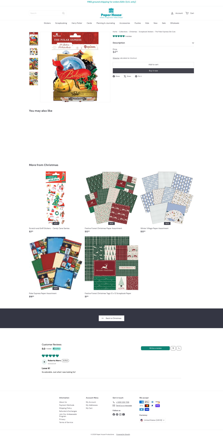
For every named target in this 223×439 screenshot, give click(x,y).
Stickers (47, 23)
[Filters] (173, 348)
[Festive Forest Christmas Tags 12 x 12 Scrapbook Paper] (111, 268)
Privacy (62, 419)
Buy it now (153, 70)
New (155, 23)
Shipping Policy (65, 408)
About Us (63, 402)
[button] (119, 36)
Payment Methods (66, 405)
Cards (89, 23)
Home (115, 32)
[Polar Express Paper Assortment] (55, 268)
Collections (123, 32)
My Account (91, 402)
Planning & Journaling (106, 23)
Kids (147, 23)
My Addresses (92, 405)
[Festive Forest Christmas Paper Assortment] (111, 203)
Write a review (155, 348)
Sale (164, 23)
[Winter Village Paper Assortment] (167, 203)
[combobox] (47, 13)
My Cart (89, 408)
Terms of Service (66, 422)
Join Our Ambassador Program (68, 415)
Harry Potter (77, 23)
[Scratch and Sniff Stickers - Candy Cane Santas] (55, 203)
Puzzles (138, 23)
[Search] (63, 13)
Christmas (133, 32)
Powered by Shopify (123, 434)
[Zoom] (75, 67)
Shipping (116, 58)
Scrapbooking (61, 23)
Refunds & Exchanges (68, 411)
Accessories (125, 23)
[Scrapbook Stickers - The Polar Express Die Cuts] (42, 136)
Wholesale (174, 23)
